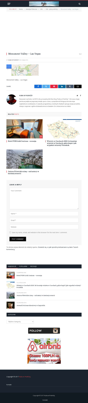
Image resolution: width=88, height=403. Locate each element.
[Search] (79, 3)
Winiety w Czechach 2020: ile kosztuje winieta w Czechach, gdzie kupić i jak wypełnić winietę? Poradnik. (62, 143)
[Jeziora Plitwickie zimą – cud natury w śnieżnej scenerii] (24, 159)
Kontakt (8, 385)
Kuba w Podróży (13, 60)
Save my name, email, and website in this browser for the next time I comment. (39, 232)
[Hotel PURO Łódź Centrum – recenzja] (24, 128)
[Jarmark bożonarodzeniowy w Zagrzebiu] (11, 305)
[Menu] (9, 3)
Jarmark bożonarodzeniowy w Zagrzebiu (31, 305)
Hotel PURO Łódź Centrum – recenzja (22, 141)
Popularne (23, 266)
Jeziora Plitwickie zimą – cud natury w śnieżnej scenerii (23, 172)
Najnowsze (12, 266)
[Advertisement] (44, 31)
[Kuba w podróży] (44, 3)
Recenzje (33, 266)
